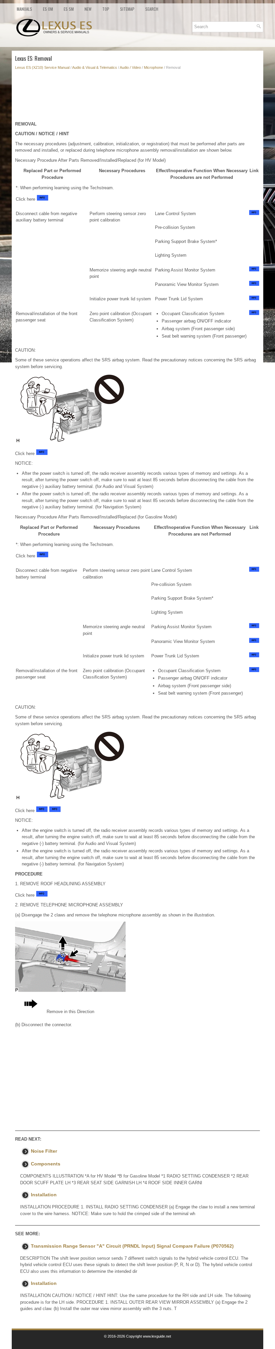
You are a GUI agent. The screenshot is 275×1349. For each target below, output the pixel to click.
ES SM (69, 9)
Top (105, 9)
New (88, 9)
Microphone (153, 67)
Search (151, 9)
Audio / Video (130, 67)
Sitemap (127, 9)
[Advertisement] (137, 97)
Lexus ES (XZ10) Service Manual (42, 67)
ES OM (48, 9)
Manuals (24, 9)
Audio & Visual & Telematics (94, 67)
